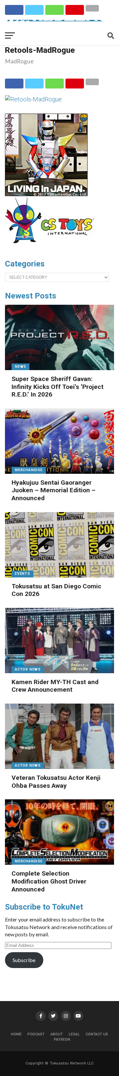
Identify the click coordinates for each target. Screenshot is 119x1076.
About (57, 1034)
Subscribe (24, 960)
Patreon (62, 1039)
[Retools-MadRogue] (33, 99)
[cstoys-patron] (52, 247)
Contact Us (97, 1034)
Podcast (36, 1034)
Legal (74, 1034)
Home (16, 1034)
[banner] (46, 194)
